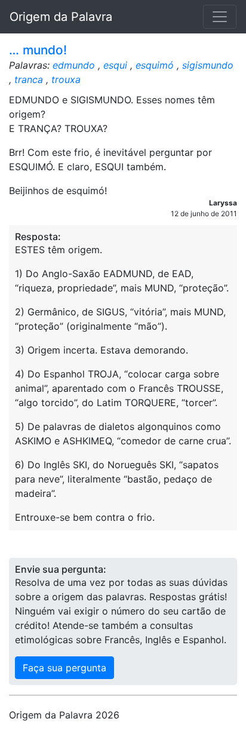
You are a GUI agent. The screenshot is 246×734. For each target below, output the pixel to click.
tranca (28, 79)
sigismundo (207, 65)
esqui (115, 65)
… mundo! (38, 49)
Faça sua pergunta (64, 668)
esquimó (155, 65)
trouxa (66, 79)
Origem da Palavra (61, 17)
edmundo (74, 65)
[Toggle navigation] (219, 17)
